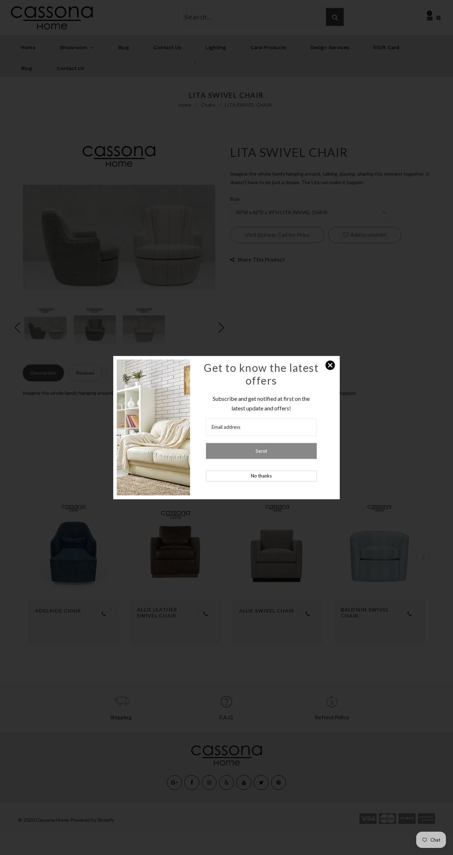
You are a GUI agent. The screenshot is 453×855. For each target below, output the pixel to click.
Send (261, 451)
